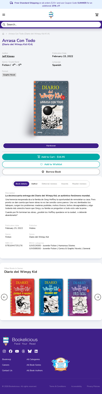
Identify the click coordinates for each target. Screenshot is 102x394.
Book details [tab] (21, 184)
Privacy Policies (93, 386)
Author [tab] (34, 184)
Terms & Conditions (57, 386)
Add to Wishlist (53, 164)
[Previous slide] (4, 297)
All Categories (33, 359)
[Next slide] (98, 297)
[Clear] (98, 24)
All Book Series (34, 364)
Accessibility (76, 386)
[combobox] (51, 24)
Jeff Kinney (8, 56)
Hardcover (51, 145)
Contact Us (7, 370)
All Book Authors (35, 370)
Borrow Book (51, 172)
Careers (5, 364)
